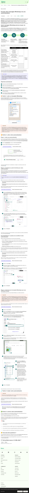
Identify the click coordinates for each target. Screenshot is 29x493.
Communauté (2, 474)
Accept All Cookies (20, 491)
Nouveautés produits (17, 474)
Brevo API (16, 471)
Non (6, 442)
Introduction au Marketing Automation (9, 93)
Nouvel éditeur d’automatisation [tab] (6, 189)
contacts (15, 395)
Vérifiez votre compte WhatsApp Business (8, 85)
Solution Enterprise (17, 463)
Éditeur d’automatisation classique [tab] (17, 189)
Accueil (2, 5)
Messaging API (17, 461)
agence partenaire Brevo (5, 437)
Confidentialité (2, 484)
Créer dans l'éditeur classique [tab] (17, 146)
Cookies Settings (3, 491)
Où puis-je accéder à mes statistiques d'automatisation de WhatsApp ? (13, 430)
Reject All (25, 491)
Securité (2, 463)
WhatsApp (9, 5)
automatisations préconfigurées (23, 78)
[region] (14, 490)
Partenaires (2, 471)
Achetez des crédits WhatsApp (6, 87)
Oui (2, 442)
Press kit (2, 458)
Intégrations (16, 476)
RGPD (1, 461)
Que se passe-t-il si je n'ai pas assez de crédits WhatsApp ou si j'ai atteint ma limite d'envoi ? (14, 424)
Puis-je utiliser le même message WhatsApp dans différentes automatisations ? (15, 428)
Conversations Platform (18, 458)
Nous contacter (17, 469)
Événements (2, 469)
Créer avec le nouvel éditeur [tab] (7, 146)
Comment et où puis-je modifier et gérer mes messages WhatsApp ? (13, 426)
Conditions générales (3, 486)
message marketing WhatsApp (15, 88)
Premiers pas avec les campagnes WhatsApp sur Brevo (19, 5)
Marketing (5, 5)
